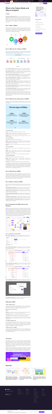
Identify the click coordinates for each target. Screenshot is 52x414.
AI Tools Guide (35, 395)
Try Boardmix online (14, 358)
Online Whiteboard (20, 390)
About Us (43, 390)
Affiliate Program (44, 395)
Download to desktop (22, 358)
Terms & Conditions (7, 409)
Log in (41, 3)
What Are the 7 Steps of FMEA (39, 22)
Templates (35, 398)
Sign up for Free (38, 33)
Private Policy (16, 409)
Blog (34, 390)
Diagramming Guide (36, 396)
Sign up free (45, 3)
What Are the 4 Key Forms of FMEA (40, 24)
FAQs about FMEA (38, 30)
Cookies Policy (21, 409)
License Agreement (12, 409)
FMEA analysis (13, 213)
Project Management (36, 397)
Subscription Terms (30, 409)
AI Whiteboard (27, 390)
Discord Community (36, 402)
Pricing (31, 3)
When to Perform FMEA (38, 27)
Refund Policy (25, 409)
